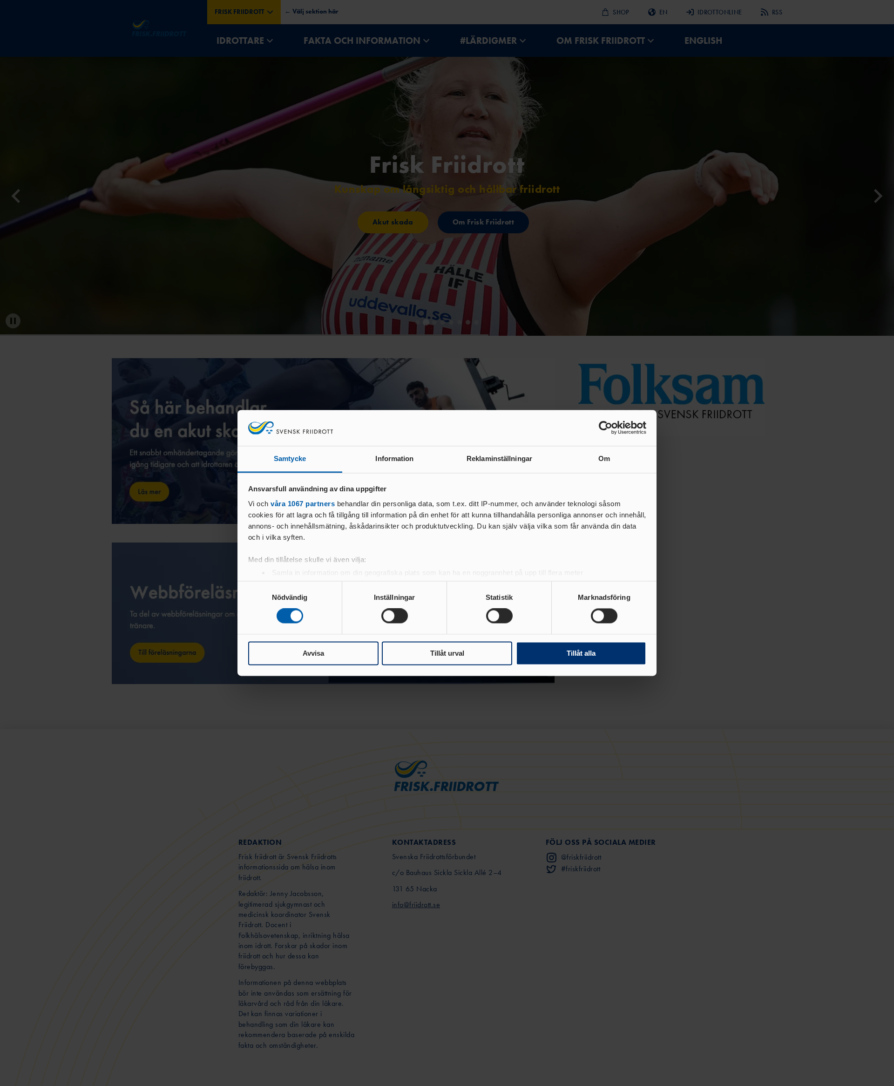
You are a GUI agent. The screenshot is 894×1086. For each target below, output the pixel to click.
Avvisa (313, 653)
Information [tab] (394, 458)
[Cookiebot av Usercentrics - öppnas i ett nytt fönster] (605, 428)
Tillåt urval (447, 653)
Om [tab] (604, 458)
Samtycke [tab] (290, 458)
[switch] (394, 616)
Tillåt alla (581, 653)
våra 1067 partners (303, 504)
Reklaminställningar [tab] (499, 458)
